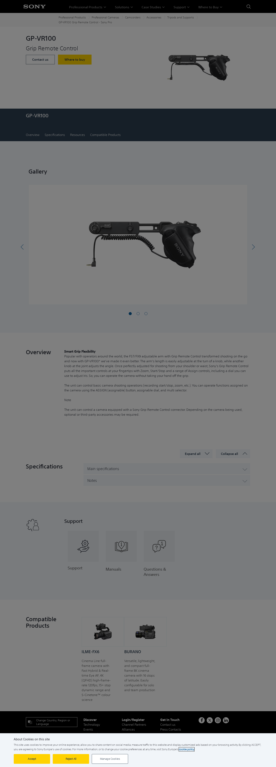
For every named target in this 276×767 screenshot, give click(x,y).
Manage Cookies (110, 759)
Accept (32, 759)
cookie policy (186, 749)
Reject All (71, 759)
